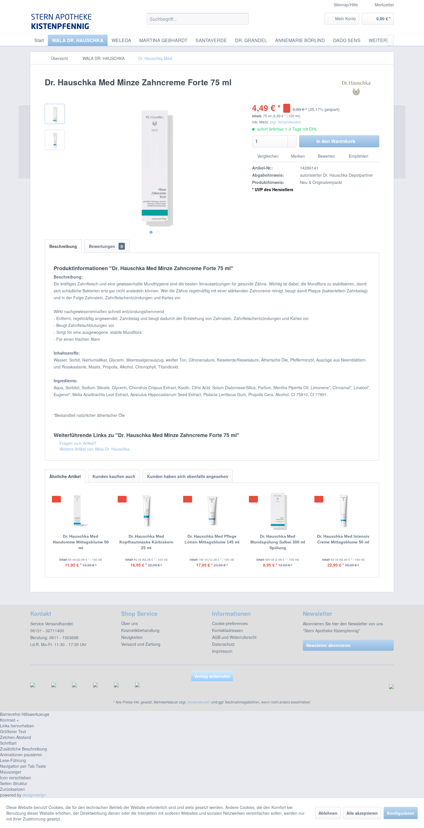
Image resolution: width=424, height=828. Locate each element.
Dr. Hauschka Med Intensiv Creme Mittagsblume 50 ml (343, 539)
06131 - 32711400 (47, 630)
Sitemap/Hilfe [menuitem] (346, 4)
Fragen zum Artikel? (77, 443)
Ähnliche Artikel (65, 476)
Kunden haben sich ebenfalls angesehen (187, 476)
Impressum (222, 651)
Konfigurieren (400, 813)
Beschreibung (63, 246)
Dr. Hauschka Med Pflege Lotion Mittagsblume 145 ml (212, 539)
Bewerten (326, 156)
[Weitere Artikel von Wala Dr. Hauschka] (356, 88)
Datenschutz (223, 644)
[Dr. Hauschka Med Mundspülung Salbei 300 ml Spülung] (277, 510)
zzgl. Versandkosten (285, 121)
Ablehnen (327, 813)
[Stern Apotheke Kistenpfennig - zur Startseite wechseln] (62, 21)
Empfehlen (358, 156)
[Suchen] (243, 19)
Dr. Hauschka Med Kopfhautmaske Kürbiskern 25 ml (146, 542)
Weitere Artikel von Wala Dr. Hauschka (94, 449)
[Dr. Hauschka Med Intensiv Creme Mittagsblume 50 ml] (343, 510)
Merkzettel (384, 4)
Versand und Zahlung (140, 644)
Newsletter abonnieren (328, 645)
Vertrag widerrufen (212, 676)
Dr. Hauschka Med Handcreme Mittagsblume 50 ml (81, 542)
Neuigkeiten (132, 637)
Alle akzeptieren (362, 813)
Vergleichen (267, 156)
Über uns (129, 623)
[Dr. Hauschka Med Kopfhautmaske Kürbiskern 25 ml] (146, 510)
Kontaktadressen (227, 630)
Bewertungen (106, 246)
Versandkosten (199, 701)
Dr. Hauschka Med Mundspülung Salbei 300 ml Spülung (277, 542)
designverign (34, 795)
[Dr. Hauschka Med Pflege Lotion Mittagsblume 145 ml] (212, 510)
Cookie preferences (230, 623)
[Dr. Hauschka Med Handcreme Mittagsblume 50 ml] (80, 510)
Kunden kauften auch (114, 476)
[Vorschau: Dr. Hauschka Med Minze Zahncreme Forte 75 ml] (55, 114)
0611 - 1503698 (63, 637)
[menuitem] (380, 4)
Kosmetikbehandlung (140, 630)
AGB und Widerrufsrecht (234, 637)
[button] (212, 720)
